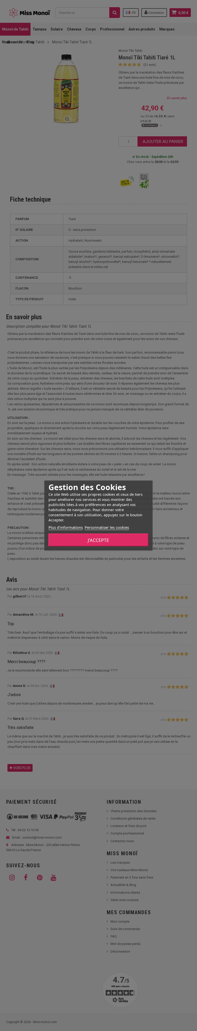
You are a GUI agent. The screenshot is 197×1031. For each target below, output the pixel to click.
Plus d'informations (65, 527)
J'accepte (98, 540)
